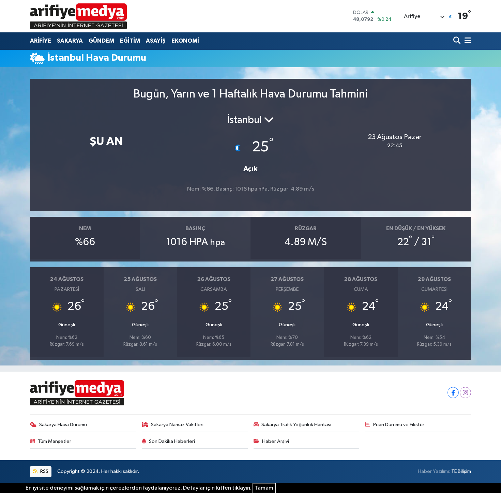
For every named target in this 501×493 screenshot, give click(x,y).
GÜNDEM (101, 41)
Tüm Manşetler (54, 441)
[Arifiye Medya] (78, 16)
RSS (43, 471)
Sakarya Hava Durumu (63, 424)
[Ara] (457, 41)
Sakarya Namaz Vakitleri (177, 424)
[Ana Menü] (466, 41)
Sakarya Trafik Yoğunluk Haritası (296, 424)
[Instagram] (465, 392)
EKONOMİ (185, 41)
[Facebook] (453, 392)
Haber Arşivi (275, 441)
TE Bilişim (461, 471)
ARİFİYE (40, 41)
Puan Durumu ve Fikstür (398, 424)
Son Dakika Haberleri (172, 441)
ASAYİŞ (156, 41)
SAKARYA (70, 41)
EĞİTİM (130, 41)
